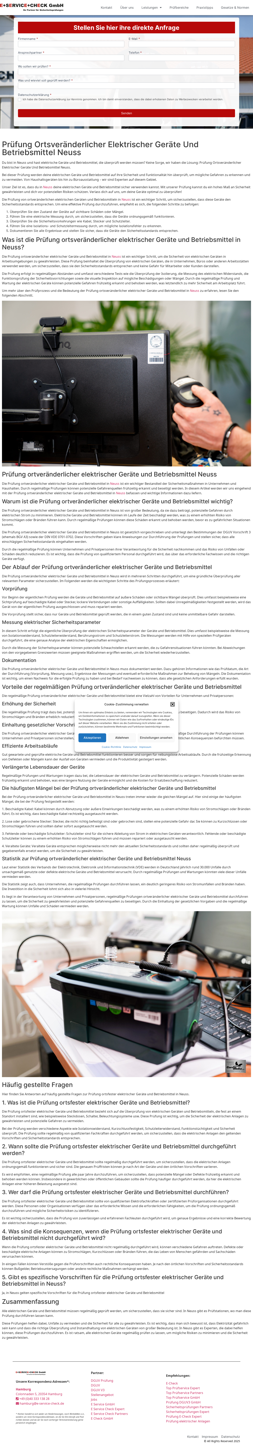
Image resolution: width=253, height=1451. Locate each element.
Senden (126, 113)
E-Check (172, 1383)
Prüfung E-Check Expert (184, 1416)
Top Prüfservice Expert (183, 1388)
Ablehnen (122, 738)
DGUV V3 (98, 1390)
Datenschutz (130, 746)
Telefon (135, 52)
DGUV (95, 1385)
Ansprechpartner (31, 52)
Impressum (145, 746)
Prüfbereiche (179, 7)
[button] (173, 704)
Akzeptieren (92, 738)
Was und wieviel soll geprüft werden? (45, 80)
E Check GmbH (102, 1418)
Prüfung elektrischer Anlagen (188, 1421)
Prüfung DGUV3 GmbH (183, 1402)
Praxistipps (204, 7)
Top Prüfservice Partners (184, 1393)
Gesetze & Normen (235, 7)
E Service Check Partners (109, 1414)
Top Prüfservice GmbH (183, 1397)
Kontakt (106, 7)
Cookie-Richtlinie (111, 746)
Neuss (47, 187)
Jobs (94, 1399)
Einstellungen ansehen (156, 738)
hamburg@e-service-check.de (41, 1403)
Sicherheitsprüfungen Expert (187, 1412)
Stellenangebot (102, 1395)
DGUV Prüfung (102, 1380)
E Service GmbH (103, 1404)
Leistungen (150, 7)
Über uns (127, 7)
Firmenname (28, 39)
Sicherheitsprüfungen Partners (189, 1407)
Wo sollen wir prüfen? (34, 66)
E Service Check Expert (108, 1409)
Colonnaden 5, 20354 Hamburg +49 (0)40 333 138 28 (39, 1394)
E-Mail (134, 39)
